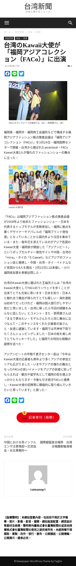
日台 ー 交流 (34, 32)
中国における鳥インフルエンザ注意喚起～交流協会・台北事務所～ (20, 446)
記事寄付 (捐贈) (41, 417)
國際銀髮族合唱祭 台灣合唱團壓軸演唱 (56, 444)
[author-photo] (38, 484)
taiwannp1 (38, 489)
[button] (70, 23)
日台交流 (19, 32)
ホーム (7, 32)
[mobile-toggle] (6, 23)
